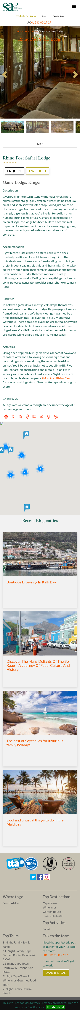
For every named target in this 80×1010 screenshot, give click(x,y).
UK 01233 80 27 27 (55, 955)
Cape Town (50, 903)
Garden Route (52, 911)
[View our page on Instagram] (46, 876)
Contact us (58, 16)
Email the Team (56, 972)
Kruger (35, 31)
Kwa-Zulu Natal (53, 916)
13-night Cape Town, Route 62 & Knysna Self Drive (18, 968)
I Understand (55, 1007)
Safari (27, 31)
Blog (44, 16)
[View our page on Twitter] (33, 876)
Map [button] (40, 144)
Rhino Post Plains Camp (56, 378)
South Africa (11, 903)
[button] (26, 434)
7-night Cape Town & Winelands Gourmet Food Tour (19, 980)
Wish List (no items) (26, 16)
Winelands (50, 907)
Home (20, 31)
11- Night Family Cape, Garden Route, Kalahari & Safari (19, 955)
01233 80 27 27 (41, 22)
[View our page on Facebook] (40, 876)
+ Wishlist (38, 171)
